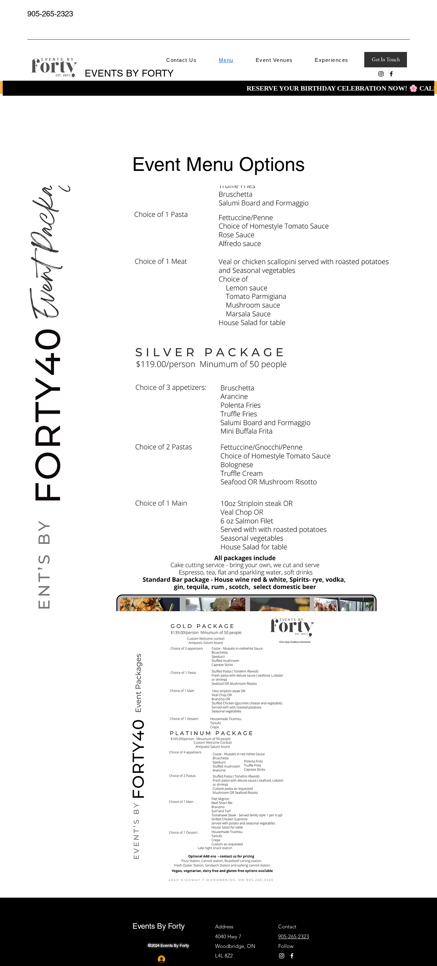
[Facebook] (391, 73)
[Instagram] (381, 73)
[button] (274, 60)
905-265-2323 (50, 14)
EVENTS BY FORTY (131, 73)
